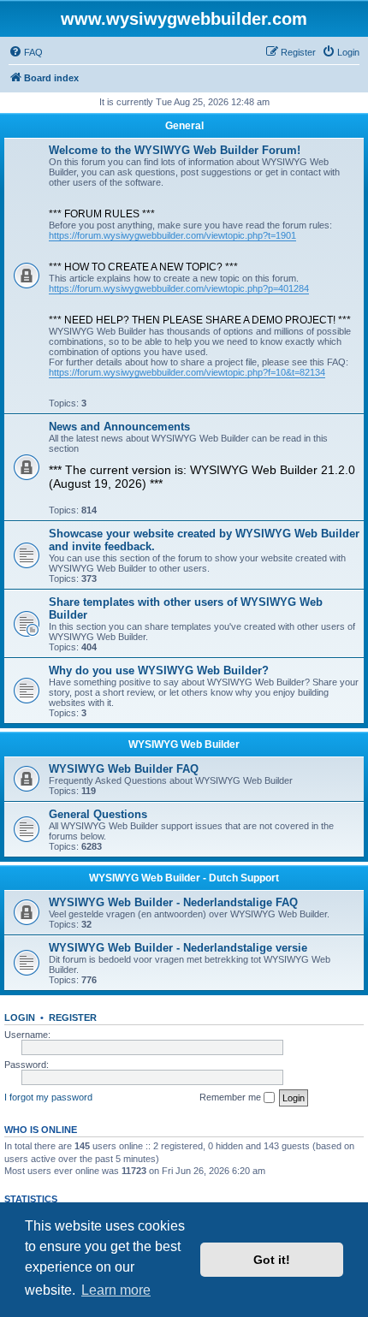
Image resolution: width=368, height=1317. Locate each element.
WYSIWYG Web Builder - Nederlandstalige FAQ (173, 902)
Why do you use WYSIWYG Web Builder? (159, 670)
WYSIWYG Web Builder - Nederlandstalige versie (178, 947)
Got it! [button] (271, 1260)
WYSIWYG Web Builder (184, 744)
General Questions (98, 814)
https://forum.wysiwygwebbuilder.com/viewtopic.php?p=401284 (179, 288)
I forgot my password (48, 1097)
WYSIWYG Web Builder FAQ (124, 768)
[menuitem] (26, 52)
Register (73, 1017)
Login (19, 1017)
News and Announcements (119, 426)
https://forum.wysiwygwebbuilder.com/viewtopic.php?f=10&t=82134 (187, 372)
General (184, 126)
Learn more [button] (116, 1290)
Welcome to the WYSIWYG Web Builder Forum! (174, 150)
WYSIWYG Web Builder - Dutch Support (184, 878)
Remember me (231, 1097)
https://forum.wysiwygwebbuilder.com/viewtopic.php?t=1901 (172, 235)
